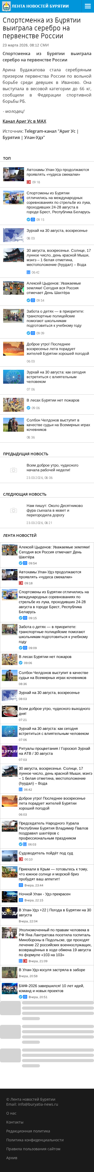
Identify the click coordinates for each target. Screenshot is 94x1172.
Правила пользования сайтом (33, 1148)
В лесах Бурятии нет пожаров (53, 400)
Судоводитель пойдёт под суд (46, 853)
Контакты (15, 1122)
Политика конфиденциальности (35, 1139)
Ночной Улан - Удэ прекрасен (44, 894)
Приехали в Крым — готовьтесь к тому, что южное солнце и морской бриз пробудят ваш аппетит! (53, 874)
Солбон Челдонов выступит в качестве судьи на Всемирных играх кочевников (58, 425)
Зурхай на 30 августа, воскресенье (57, 230)
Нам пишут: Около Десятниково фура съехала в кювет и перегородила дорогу (55, 510)
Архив (11, 1157)
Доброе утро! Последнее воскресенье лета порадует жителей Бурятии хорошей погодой (58, 349)
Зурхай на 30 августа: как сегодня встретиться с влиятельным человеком (56, 377)
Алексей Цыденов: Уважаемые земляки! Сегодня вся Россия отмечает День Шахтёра (54, 288)
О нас (11, 1113)
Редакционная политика (28, 1130)
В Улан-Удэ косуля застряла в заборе (52, 970)
